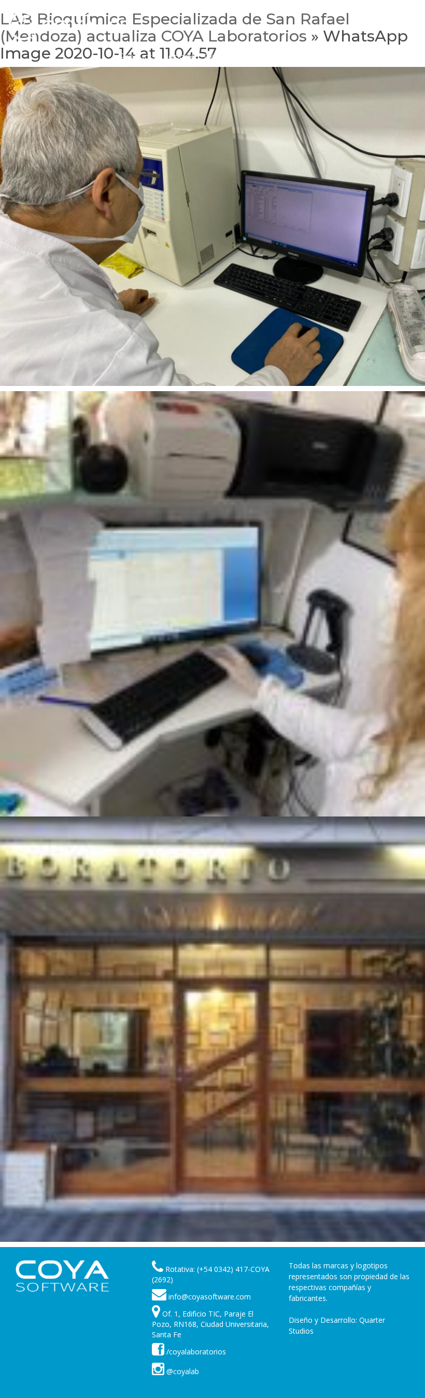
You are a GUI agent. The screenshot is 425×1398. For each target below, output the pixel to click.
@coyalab (181, 1371)
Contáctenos (345, 56)
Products (137, 56)
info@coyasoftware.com (209, 1297)
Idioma (392, 56)
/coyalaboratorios (195, 1352)
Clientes (220, 56)
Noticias (259, 56)
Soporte (180, 56)
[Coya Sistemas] (62, 1276)
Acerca (297, 56)
